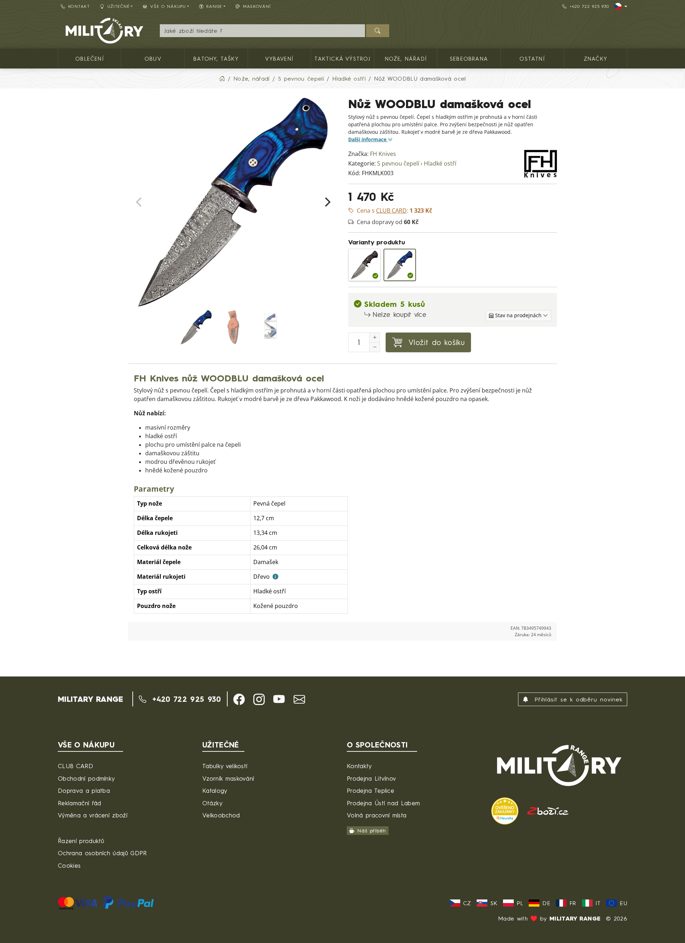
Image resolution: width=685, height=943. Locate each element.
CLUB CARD (75, 766)
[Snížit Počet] (374, 347)
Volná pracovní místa (376, 815)
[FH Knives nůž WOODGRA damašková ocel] (364, 265)
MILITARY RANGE (90, 699)
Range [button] (214, 6)
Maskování (256, 6)
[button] (239, 699)
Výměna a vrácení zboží (92, 815)
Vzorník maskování (228, 778)
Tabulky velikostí (224, 766)
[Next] (327, 202)
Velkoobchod (221, 815)
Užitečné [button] (118, 6)
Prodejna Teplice (370, 790)
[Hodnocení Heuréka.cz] (506, 810)
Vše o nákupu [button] (168, 6)
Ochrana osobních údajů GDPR (102, 853)
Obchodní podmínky (86, 778)
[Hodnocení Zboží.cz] (548, 810)
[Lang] (620, 6)
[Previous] (139, 202)
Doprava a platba (84, 790)
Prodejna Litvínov (371, 778)
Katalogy (215, 790)
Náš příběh (371, 830)
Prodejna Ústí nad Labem (383, 803)
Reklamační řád (79, 803)
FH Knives (383, 154)
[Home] (222, 78)
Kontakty (359, 766)
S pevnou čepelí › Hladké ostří (416, 163)
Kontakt (79, 6)
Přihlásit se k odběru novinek (577, 699)
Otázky (212, 803)
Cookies (69, 865)
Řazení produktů (81, 841)
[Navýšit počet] (374, 338)
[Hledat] (377, 30)
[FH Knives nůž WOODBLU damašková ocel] (399, 264)
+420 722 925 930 (589, 6)
